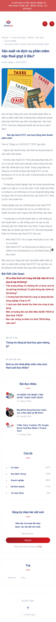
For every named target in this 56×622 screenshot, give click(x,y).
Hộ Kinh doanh (18, 486)
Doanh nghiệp (7, 62)
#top (23, 578)
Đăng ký (28, 540)
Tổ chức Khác (17, 493)
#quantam (12, 578)
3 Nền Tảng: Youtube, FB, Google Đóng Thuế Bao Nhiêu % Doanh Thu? (33, 428)
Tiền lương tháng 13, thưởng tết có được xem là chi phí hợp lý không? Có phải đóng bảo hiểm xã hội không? (30, 289)
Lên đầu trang (29, 615)
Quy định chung (18, 474)
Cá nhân (15, 467)
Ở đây (39, 547)
